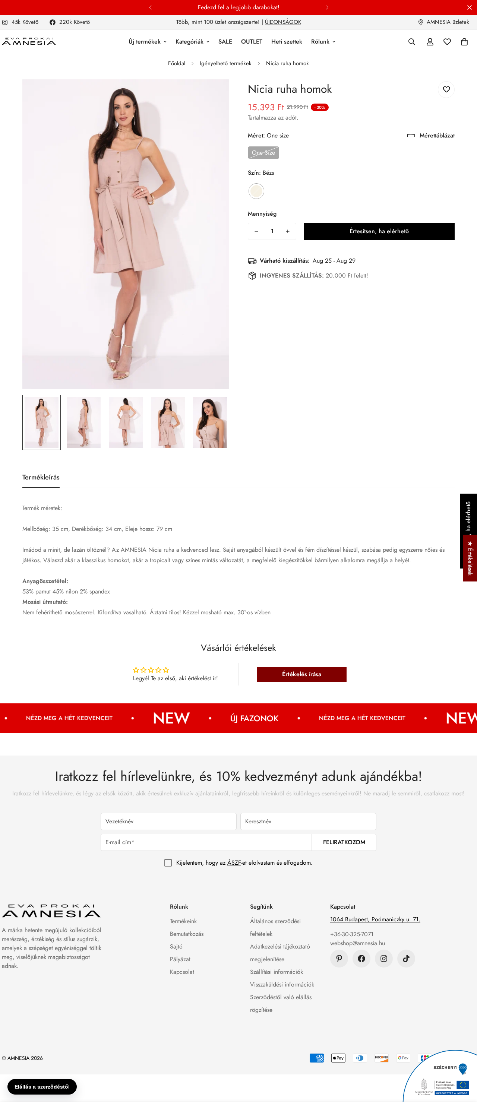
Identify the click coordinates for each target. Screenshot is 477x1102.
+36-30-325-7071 (351, 934)
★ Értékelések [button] (470, 558)
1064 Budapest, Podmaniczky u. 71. (375, 919)
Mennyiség (262, 213)
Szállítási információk (276, 972)
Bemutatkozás (186, 934)
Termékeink (183, 921)
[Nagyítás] (213, 95)
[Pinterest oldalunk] (339, 959)
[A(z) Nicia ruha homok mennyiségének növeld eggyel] (287, 231)
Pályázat (180, 959)
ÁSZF (234, 862)
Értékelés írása (301, 674)
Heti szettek (286, 41)
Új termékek (145, 41)
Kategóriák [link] (189, 41)
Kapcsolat (182, 972)
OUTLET (251, 41)
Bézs (256, 191)
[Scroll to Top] (462, 1061)
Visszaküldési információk (282, 984)
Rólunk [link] (320, 41)
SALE (225, 41)
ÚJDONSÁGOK (283, 22)
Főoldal (176, 63)
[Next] (327, 7)
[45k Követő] (384, 959)
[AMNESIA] (29, 41)
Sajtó (176, 946)
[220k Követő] (361, 959)
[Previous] (150, 7)
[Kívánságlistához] (446, 89)
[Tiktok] (406, 959)
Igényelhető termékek (226, 63)
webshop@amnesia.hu (357, 943)
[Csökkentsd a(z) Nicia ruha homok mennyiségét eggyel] (256, 231)
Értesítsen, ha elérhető (379, 231)
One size (263, 152)
